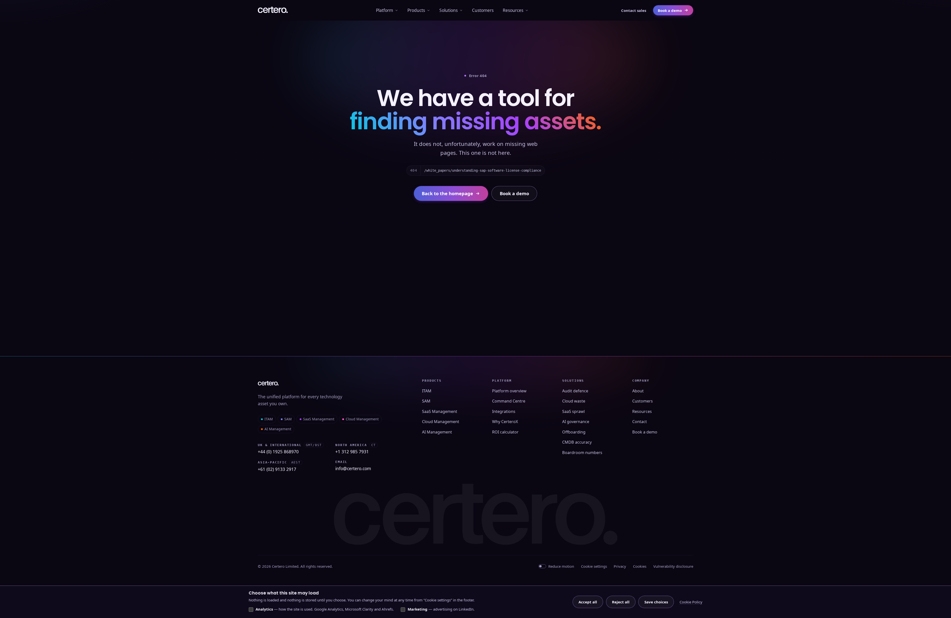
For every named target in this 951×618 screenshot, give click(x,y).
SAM (288, 419)
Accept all (588, 601)
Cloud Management (362, 419)
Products (416, 10)
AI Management (277, 429)
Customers (483, 10)
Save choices (656, 601)
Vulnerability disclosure (673, 566)
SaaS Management (318, 419)
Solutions (448, 10)
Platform (384, 10)
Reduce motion (561, 566)
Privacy (620, 566)
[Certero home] (273, 10)
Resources (513, 10)
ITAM (268, 419)
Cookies (639, 566)
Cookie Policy (691, 601)
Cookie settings (594, 566)
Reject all (621, 601)
